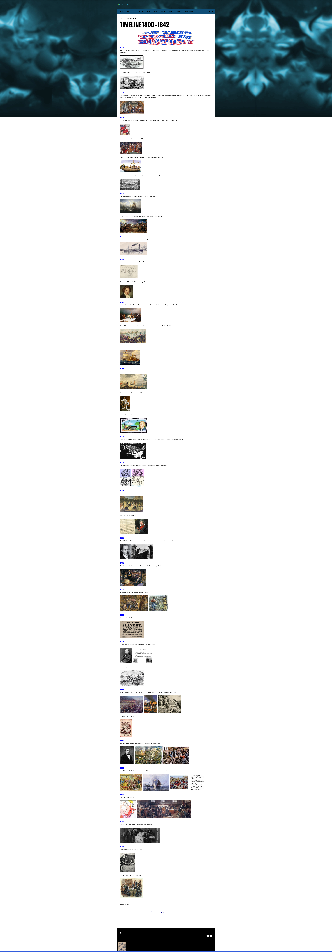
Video (148, 11)
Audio (170, 11)
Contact (178, 11)
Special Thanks (188, 11)
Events (156, 11)
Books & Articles (138, 11)
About (128, 11)
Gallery (163, 11)
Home (121, 11)
